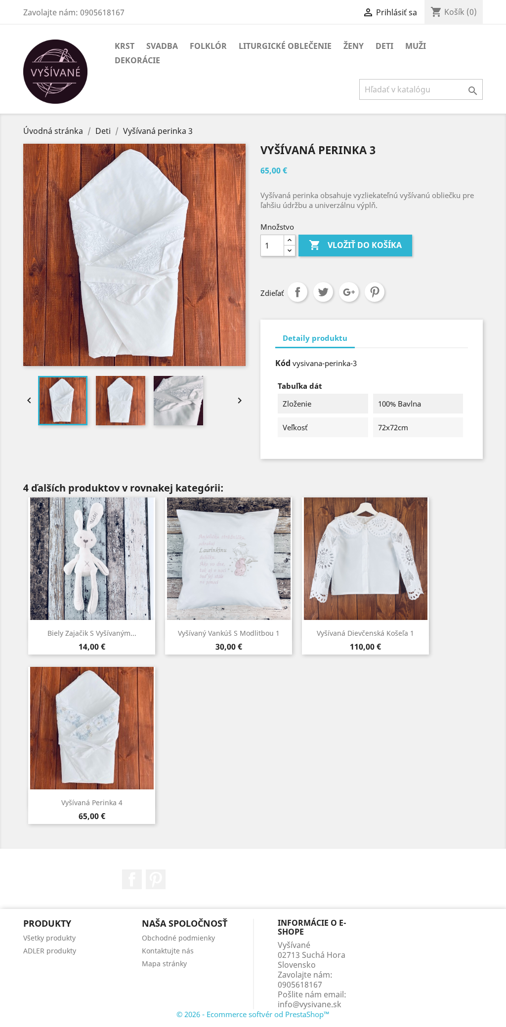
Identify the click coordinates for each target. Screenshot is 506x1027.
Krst (124, 46)
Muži (415, 46)
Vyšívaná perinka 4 (92, 802)
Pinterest (374, 292)
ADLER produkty (49, 950)
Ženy (353, 46)
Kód (283, 363)
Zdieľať (297, 292)
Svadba (162, 46)
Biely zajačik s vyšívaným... (91, 633)
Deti (384, 46)
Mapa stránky (164, 963)
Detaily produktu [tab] (315, 338)
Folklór (208, 46)
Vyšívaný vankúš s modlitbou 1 (229, 633)
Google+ (349, 292)
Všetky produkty (49, 938)
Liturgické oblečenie (285, 46)
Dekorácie (137, 60)
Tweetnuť (323, 292)
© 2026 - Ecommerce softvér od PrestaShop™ (253, 1014)
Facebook (132, 879)
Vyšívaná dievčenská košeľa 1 (365, 633)
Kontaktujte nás (168, 950)
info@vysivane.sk (309, 1004)
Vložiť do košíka (355, 245)
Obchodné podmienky (178, 938)
